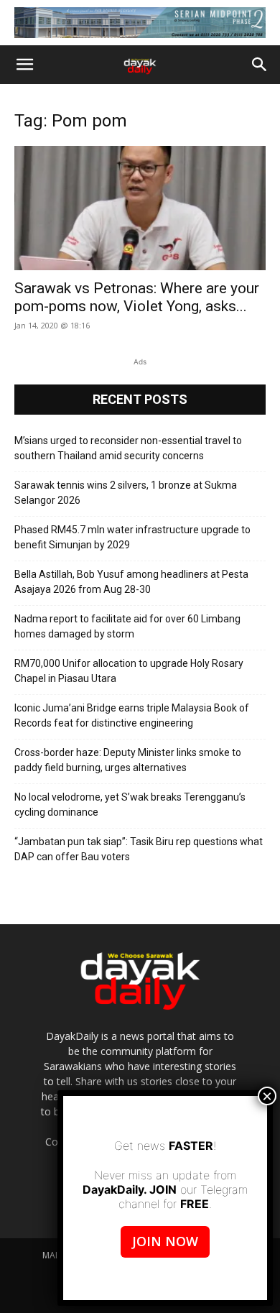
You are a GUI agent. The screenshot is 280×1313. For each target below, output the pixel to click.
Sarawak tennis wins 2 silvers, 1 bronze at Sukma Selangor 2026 (125, 492)
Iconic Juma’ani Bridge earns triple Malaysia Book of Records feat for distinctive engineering (131, 715)
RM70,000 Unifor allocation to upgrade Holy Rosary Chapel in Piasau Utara (128, 671)
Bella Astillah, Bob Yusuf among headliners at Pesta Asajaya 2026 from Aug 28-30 (131, 581)
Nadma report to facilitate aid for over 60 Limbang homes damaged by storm (127, 626)
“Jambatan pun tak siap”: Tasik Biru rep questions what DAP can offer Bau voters (138, 849)
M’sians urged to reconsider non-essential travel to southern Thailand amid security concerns (128, 448)
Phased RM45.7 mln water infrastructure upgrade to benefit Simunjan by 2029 (132, 537)
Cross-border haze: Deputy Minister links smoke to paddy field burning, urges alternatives (127, 760)
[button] (24, 64)
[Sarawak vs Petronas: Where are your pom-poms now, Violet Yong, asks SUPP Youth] (140, 208)
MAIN (53, 1255)
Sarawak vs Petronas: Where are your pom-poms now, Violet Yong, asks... (136, 297)
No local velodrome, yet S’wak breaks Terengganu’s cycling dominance (130, 804)
